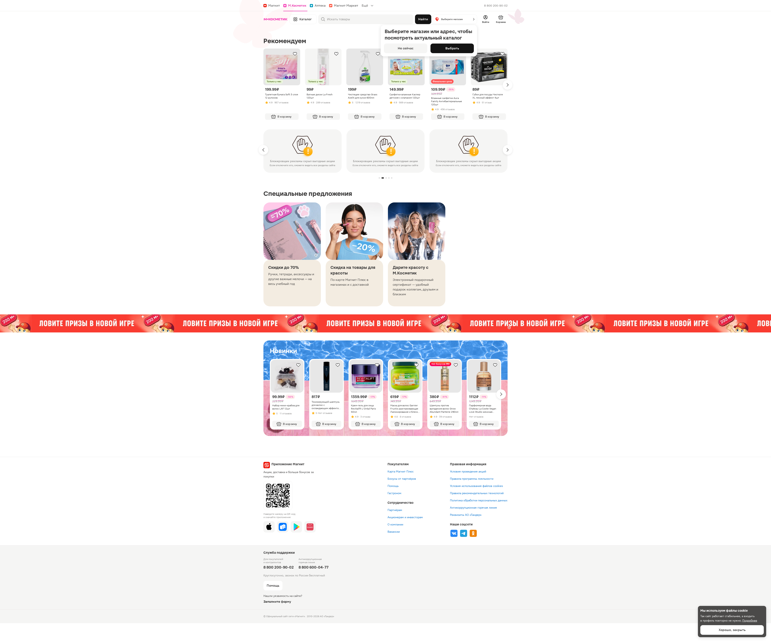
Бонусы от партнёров (402, 478)
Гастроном (394, 493)
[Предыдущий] (263, 150)
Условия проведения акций (468, 471)
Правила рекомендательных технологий (477, 493)
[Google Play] (296, 526)
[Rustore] (282, 526)
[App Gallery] (310, 526)
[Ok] (473, 533)
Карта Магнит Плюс (401, 471)
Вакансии (394, 531)
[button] (455, 19)
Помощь (393, 486)
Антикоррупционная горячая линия (473, 507)
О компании (395, 524)
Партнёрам (395, 510)
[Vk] (454, 533)
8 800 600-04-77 (313, 567)
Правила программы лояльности (471, 478)
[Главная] (275, 19)
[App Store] (269, 526)
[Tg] (464, 533)
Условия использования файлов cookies (476, 486)
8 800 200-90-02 (496, 5)
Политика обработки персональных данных (478, 500)
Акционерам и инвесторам (405, 517)
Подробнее (749, 620)
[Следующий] (507, 85)
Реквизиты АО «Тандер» (465, 514)
